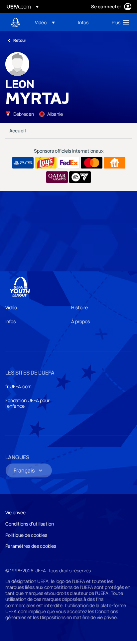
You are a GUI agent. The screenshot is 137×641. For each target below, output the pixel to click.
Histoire (79, 307)
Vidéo (11, 307)
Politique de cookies (26, 535)
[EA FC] (80, 177)
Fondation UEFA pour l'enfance (27, 403)
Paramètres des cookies (30, 546)
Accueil (17, 130)
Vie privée (15, 512)
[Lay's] (46, 163)
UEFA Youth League (15, 22)
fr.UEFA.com (18, 386)
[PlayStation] (23, 163)
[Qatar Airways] (57, 177)
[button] (45, 22)
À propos (80, 321)
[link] (83, 22)
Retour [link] (19, 40)
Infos (10, 321)
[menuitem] (51, 22)
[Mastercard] (91, 163)
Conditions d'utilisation (29, 524)
